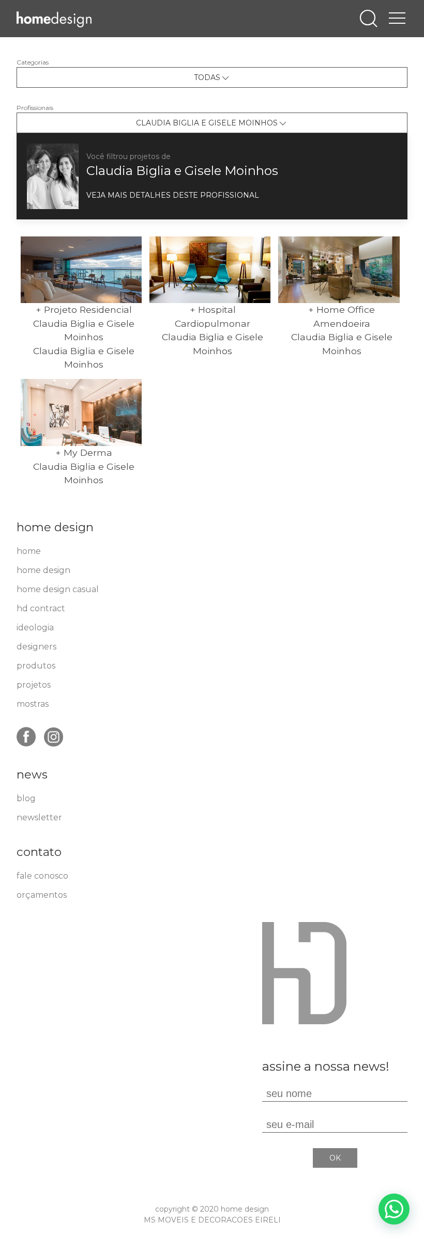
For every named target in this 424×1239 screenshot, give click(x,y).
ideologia (35, 627)
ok (335, 1158)
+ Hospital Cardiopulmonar (212, 316)
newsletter (39, 817)
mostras (33, 704)
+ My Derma (83, 452)
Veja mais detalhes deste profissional (172, 195)
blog (26, 798)
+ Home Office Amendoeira (341, 316)
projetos (34, 685)
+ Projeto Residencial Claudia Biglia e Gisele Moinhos (83, 323)
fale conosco (42, 876)
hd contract (41, 608)
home (29, 551)
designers (36, 647)
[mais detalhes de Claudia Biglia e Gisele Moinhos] (53, 176)
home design (43, 570)
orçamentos (42, 895)
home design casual (58, 589)
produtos (36, 666)
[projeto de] (81, 270)
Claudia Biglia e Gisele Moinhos (182, 170)
